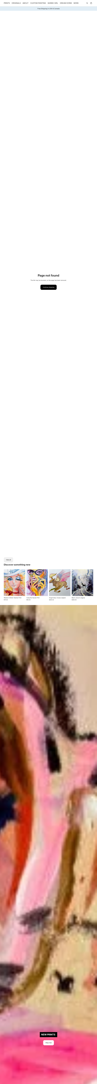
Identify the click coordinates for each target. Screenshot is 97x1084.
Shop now (48, 1042)
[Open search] (87, 3)
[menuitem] (76, 3)
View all (8, 560)
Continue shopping (48, 287)
